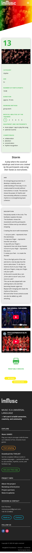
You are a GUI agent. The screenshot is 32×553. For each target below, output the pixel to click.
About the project (9, 484)
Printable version (16, 369)
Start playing (8, 448)
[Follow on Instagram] (7, 531)
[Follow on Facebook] (3, 531)
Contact (18, 517)
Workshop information (11, 487)
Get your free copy (10, 470)
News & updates (8, 493)
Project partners (8, 490)
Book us (6, 517)
